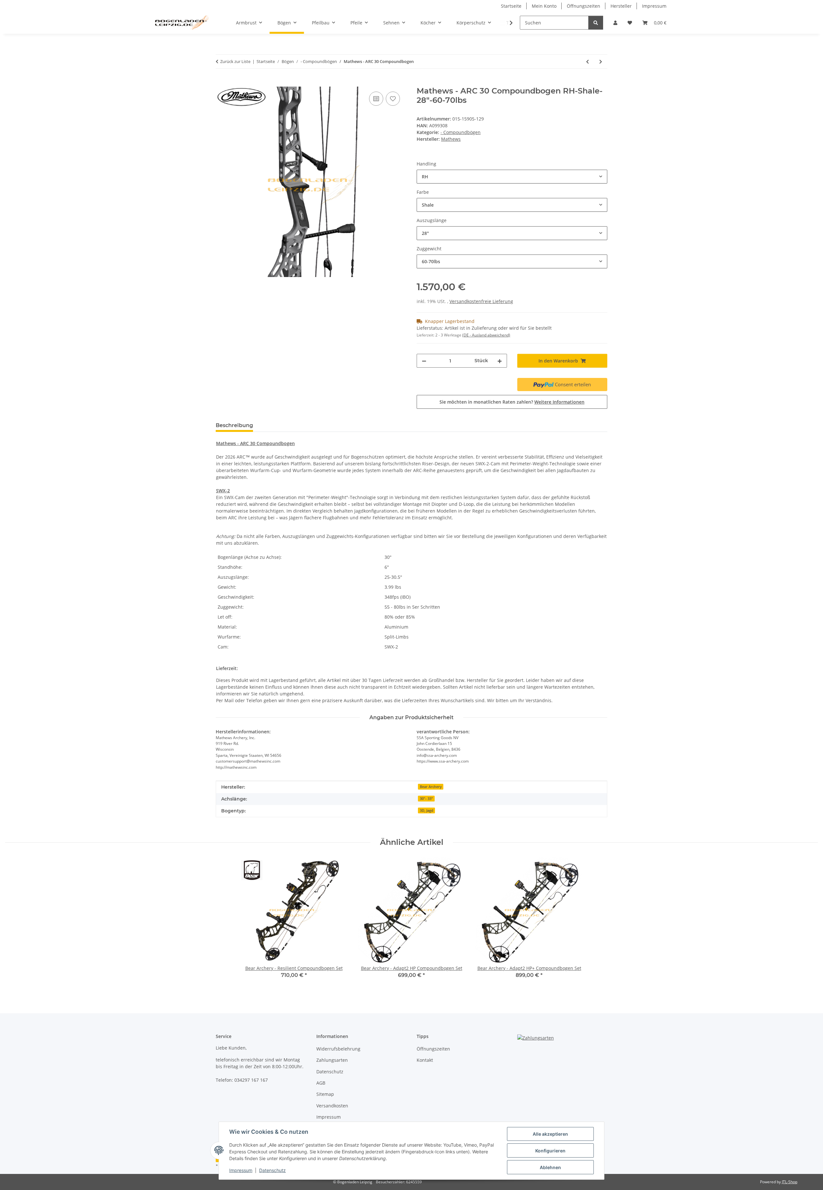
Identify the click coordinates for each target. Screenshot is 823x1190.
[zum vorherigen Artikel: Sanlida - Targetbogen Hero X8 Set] (587, 61)
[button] (615, 23)
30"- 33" (426, 798)
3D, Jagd (426, 810)
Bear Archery (431, 786)
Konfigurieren (550, 1150)
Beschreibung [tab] (234, 425)
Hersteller (621, 6)
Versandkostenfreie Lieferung (481, 301)
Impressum (240, 1170)
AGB (320, 1083)
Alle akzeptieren (550, 1134)
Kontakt (425, 1060)
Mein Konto (544, 6)
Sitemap (325, 1094)
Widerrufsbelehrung (338, 1049)
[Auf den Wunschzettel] (393, 99)
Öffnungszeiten (583, 6)
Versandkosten (332, 1106)
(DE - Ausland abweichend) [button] (486, 335)
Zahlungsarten (332, 1060)
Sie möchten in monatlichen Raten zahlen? (511, 402)
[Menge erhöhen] (500, 360)
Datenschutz (272, 1170)
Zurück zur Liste (235, 61)
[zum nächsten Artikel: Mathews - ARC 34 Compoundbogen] (600, 61)
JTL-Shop (789, 1182)
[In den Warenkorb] (221, 82)
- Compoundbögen (460, 132)
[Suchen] (595, 23)
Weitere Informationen (559, 402)
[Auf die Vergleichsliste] (376, 99)
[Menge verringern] (424, 360)
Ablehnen (550, 1167)
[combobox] (512, 176)
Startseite (511, 6)
